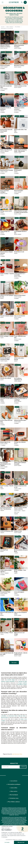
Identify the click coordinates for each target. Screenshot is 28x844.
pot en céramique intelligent (17, 817)
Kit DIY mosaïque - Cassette (7, 273)
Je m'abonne (23, 766)
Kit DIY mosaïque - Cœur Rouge (20, 571)
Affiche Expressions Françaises (19, 46)
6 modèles (2, 68)
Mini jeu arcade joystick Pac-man (7, 613)
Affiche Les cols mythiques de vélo (7, 296)
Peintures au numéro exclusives (19, 108)
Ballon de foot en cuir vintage (19, 633)
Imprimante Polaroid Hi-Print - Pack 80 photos (6, 508)
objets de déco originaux (21, 819)
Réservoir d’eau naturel (19, 295)
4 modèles (2, 90)
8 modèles (16, 112)
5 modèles (16, 298)
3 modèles (2, 112)
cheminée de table (22, 681)
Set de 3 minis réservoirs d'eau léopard (6, 130)
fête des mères (22, 716)
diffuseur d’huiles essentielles (7, 681)
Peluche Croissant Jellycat (6, 315)
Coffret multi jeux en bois (20, 86)
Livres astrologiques (19, 592)
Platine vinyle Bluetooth (6, 149)
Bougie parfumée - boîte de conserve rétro (20, 653)
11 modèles (2, 445)
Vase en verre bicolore (19, 315)
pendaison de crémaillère (18, 824)
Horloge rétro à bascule (20, 442)
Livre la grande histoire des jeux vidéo (6, 653)
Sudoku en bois (18, 531)
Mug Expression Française (6, 170)
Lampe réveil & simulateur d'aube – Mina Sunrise (20, 150)
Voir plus (14, 662)
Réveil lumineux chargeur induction (6, 252)
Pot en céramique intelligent (4, 191)
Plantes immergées (5, 65)
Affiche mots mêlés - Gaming (19, 359)
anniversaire (11, 716)
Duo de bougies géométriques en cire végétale (5, 464)
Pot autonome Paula (5, 592)
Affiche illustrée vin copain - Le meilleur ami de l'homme (21, 212)
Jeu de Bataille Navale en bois (20, 232)
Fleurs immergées (18, 190)
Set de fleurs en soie (19, 251)
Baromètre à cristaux (19, 65)
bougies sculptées (22, 683)
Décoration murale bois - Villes (6, 87)
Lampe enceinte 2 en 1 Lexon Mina (19, 274)
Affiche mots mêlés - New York (20, 130)
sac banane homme (11, 819)
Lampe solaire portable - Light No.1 (6, 571)
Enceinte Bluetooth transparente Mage (5, 359)
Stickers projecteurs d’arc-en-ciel (20, 486)
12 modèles (16, 595)
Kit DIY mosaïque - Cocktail (6, 336)
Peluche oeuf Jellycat (5, 378)
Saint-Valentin (10, 824)
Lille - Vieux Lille (16, 815)
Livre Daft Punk (4, 550)
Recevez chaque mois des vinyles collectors (20, 508)
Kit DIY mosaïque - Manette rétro (7, 486)
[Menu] (2, 2)
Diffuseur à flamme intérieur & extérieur (5, 46)
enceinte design (11, 679)
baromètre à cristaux (22, 684)
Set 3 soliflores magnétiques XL (18, 379)
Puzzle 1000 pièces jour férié (20, 337)
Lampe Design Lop (4, 231)
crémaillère (3, 716)
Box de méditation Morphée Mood (21, 551)
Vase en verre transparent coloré (20, 613)
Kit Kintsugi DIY (18, 170)
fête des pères (4, 717)
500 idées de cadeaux (19, 820)
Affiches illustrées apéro (20, 420)
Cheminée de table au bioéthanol (5, 108)
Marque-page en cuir (5, 442)
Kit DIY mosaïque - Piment (6, 632)
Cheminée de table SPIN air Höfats (7, 399)
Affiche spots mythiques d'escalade (20, 463)
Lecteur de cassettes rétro (6, 531)
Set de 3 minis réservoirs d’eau (6, 421)
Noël (16, 716)
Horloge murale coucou (6, 211)
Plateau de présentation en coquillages (20, 399)
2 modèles (16, 173)
